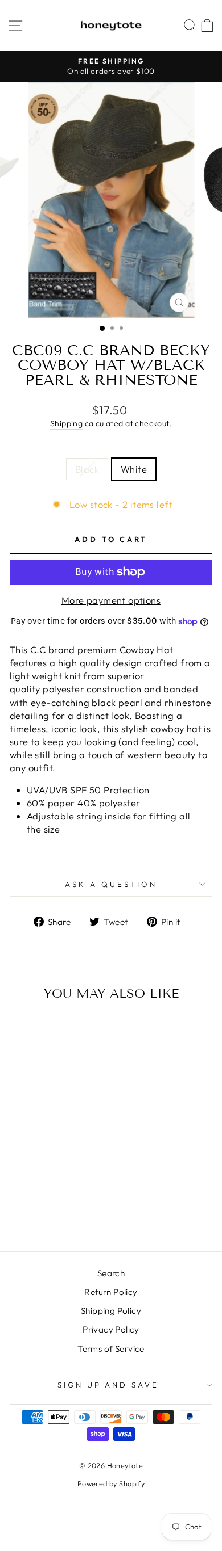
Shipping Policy (111, 1310)
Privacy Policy (111, 1329)
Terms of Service (111, 1348)
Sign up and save (108, 1384)
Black (87, 469)
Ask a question (111, 884)
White (134, 469)
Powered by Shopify (111, 1483)
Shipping (66, 423)
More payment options (111, 600)
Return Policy (110, 1292)
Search (111, 1273)
